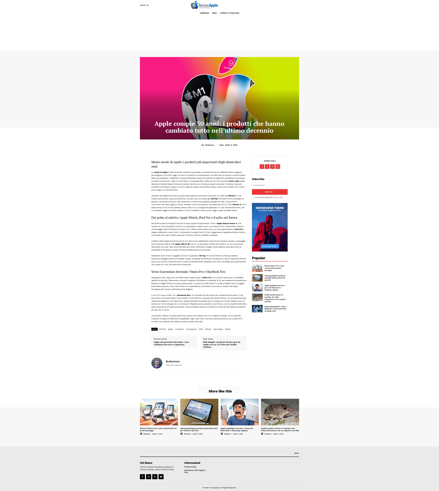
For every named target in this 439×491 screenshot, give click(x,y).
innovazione (191, 329)
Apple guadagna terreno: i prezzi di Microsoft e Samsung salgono (275, 287)
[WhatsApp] (277, 166)
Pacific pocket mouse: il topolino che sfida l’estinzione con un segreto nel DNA (275, 298)
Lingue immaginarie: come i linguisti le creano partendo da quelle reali (275, 308)
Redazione (209, 145)
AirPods (162, 329)
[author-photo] (141, 434)
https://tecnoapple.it (174, 365)
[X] (267, 166)
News (219, 116)
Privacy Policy (278, 197)
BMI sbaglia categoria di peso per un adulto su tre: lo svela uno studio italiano (221, 344)
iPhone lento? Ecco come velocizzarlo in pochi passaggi (274, 268)
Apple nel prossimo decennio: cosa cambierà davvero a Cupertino (171, 343)
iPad (201, 329)
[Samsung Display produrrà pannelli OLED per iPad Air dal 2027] (257, 278)
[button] (145, 5)
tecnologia (218, 329)
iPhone (208, 329)
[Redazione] (156, 363)
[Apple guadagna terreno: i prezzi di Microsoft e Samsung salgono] (257, 287)
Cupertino (179, 329)
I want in (268, 192)
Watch (228, 329)
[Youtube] (161, 476)
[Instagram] (148, 476)
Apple (170, 329)
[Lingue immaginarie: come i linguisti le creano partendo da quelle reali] (257, 308)
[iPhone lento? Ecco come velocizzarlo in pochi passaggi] (257, 268)
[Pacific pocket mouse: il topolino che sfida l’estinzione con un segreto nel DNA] (257, 297)
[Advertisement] (219, 33)
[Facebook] (262, 166)
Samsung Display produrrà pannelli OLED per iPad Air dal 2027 (275, 278)
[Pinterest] (272, 166)
